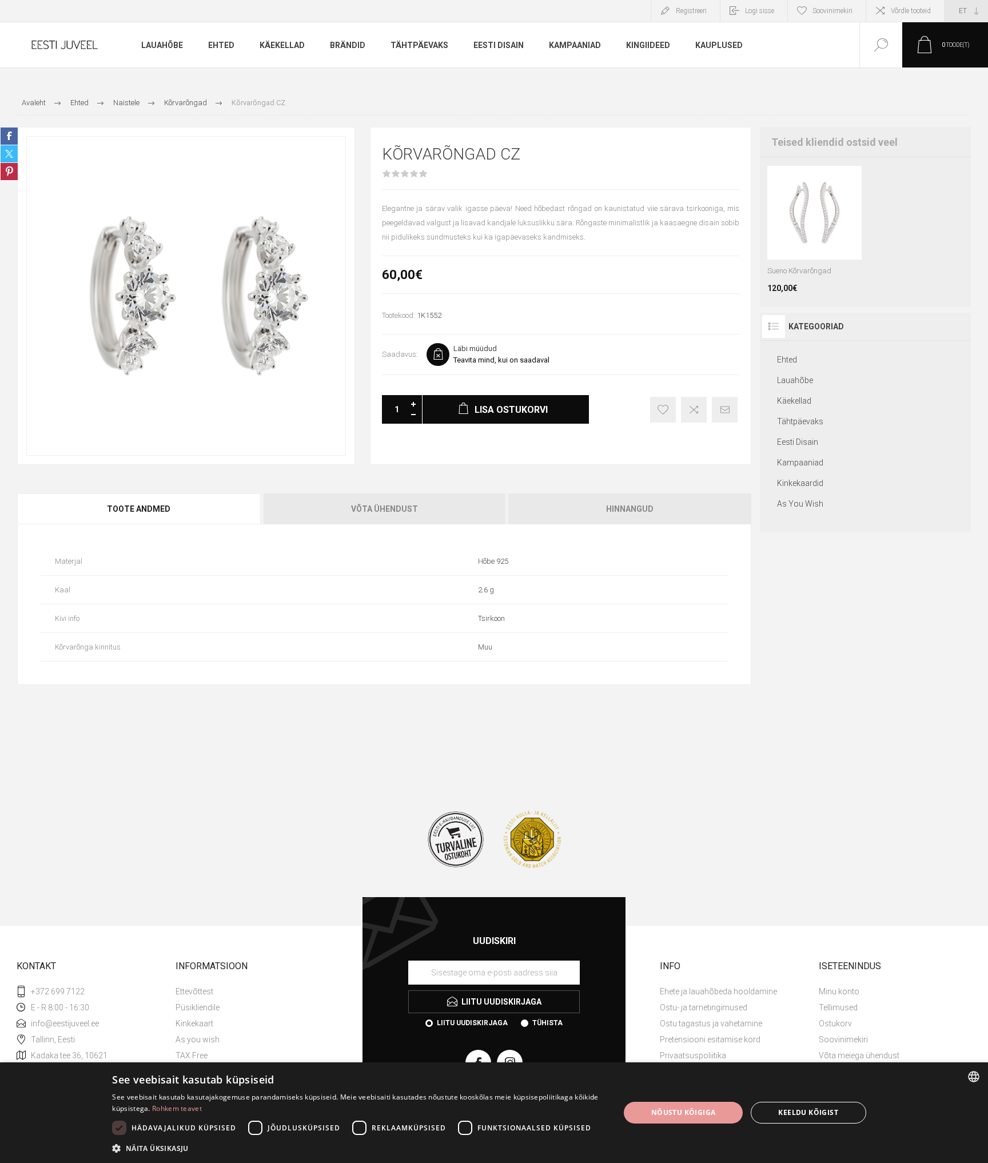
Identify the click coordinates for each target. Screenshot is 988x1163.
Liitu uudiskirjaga (472, 1023)
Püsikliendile (198, 1007)
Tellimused (838, 1007)
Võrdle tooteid (911, 11)
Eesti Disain (797, 442)
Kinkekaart (194, 1023)
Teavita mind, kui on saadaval (501, 360)
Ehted (787, 359)
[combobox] (973, 1076)
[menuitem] (254, 991)
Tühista (547, 1023)
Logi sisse (759, 11)
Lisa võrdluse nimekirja (694, 410)
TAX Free (192, 1055)
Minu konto (839, 991)
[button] (358, 1147)
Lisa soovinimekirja (663, 410)
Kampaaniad (800, 462)
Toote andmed (138, 508)
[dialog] (494, 1112)
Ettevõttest (194, 991)
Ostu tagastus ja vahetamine (711, 1023)
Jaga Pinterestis (9, 171)
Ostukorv (835, 1023)
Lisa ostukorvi (813, 231)
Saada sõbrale (725, 410)
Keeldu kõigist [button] (808, 1112)
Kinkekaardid (800, 483)
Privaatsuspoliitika (693, 1055)
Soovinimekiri (843, 1039)
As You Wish (800, 503)
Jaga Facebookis (9, 136)
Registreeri (691, 11)
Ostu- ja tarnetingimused (703, 1007)
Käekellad (794, 400)
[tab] (139, 508)
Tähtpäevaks (800, 421)
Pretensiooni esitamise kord (710, 1039)
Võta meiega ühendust (859, 1055)
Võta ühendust (384, 508)
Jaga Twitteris (9, 153)
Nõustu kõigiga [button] (683, 1112)
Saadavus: (400, 354)
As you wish (198, 1039)
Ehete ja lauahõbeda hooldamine (718, 991)
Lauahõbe (795, 380)
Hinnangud (630, 508)
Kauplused (719, 45)
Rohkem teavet (177, 1108)
